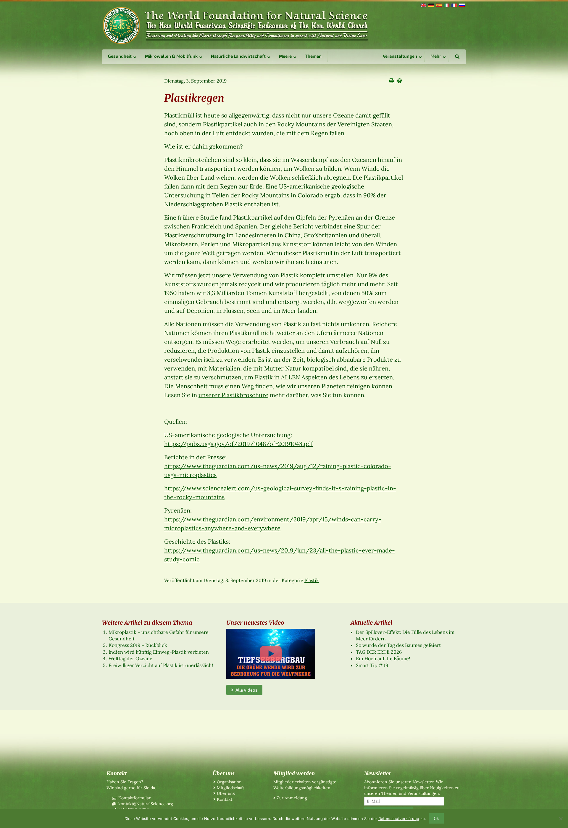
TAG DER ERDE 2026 (379, 652)
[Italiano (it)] (446, 5)
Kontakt (224, 799)
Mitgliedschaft (230, 787)
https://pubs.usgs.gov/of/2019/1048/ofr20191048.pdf (238, 443)
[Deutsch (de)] (430, 5)
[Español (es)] (438, 5)
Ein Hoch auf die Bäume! (383, 658)
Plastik (311, 580)
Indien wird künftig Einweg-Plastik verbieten (159, 652)
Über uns (226, 793)
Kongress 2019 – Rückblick (138, 645)
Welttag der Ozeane (130, 658)
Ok (436, 818)
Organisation (229, 781)
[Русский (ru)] (461, 5)
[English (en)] (423, 5)
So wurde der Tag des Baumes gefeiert (398, 645)
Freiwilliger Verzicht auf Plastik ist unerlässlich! (161, 665)
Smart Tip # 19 (372, 665)
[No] (561, 818)
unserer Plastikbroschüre (233, 395)
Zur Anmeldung (292, 797)
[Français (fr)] (454, 5)
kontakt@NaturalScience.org (145, 803)
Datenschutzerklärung (398, 818)
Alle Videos (245, 689)
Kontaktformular (134, 797)
